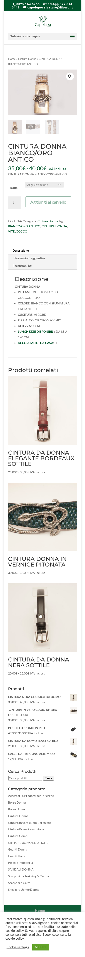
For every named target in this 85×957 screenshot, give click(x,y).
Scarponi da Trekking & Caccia (28, 876)
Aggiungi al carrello (48, 201)
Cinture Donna (27, 59)
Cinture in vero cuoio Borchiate (29, 822)
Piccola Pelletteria (20, 862)
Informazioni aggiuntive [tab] (29, 258)
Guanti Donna (17, 849)
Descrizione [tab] (21, 250)
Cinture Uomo (17, 836)
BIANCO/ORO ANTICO (24, 226)
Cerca (48, 778)
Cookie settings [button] (18, 947)
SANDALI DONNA (21, 869)
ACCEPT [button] (40, 947)
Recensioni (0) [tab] (22, 265)
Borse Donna (17, 802)
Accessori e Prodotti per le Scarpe (31, 796)
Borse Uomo (16, 809)
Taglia (13, 187)
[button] (70, 76)
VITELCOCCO (17, 231)
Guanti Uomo (17, 856)
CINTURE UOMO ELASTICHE (28, 842)
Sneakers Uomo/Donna (23, 889)
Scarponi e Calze (19, 883)
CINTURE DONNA (54, 226)
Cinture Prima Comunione (26, 829)
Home (12, 59)
